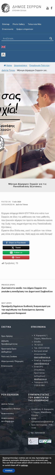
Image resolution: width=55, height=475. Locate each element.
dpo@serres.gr (40, 379)
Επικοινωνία (7, 29)
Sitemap (5, 24)
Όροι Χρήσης (7, 336)
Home (9, 65)
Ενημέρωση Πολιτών (39, 65)
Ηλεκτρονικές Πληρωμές (12, 361)
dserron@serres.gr (42, 357)
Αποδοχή (8, 471)
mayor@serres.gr (41, 364)
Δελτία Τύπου (8, 70)
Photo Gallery (19, 24)
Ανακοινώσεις (7, 413)
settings (24, 465)
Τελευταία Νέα (34, 24)
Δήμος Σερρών (26, 7)
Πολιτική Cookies (9, 356)
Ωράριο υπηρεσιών (24, 29)
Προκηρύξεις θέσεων (10, 409)
